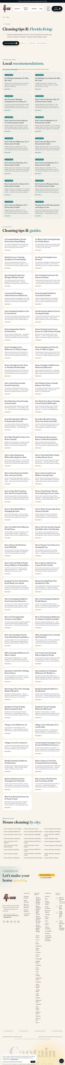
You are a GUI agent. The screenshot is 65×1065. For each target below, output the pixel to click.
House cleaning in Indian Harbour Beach (11, 846)
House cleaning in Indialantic (53, 841)
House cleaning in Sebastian (12, 838)
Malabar (38, 997)
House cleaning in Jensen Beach (31, 846)
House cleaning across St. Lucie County (38, 920)
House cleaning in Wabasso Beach (52, 854)
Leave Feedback (47, 907)
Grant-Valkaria (38, 974)
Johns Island (37, 994)
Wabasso (38, 1016)
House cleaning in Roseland (52, 849)
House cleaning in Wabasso (12, 857)
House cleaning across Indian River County (38, 910)
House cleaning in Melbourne (12, 831)
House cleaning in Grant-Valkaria (11, 842)
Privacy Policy (47, 923)
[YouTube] (11, 921)
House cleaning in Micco (51, 857)
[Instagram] (7, 921)
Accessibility (48, 931)
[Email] (18, 921)
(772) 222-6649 (48, 8)
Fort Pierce (37, 942)
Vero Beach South (37, 1008)
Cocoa (37, 939)
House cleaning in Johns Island (53, 845)
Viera (37, 971)
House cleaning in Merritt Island (33, 831)
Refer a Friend (47, 917)
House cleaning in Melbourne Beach (32, 850)
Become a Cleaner (47, 911)
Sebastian (38, 965)
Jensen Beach (38, 990)
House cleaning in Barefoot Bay (33, 857)
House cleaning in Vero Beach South (32, 854)
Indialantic (38, 982)
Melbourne (39, 946)
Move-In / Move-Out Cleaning (26, 906)
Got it (33, 1061)
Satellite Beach (38, 962)
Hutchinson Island (39, 978)
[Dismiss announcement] (63, 1)
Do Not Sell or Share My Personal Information (48, 938)
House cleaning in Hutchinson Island (32, 842)
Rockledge (39, 958)
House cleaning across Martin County (38, 928)
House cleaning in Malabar (11, 849)
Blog (46, 898)
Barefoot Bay (38, 1019)
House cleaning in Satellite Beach (52, 835)
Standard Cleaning (26, 897)
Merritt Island (37, 949)
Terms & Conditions (48, 927)
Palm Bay (38, 952)
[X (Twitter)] (14, 921)
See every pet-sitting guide (10, 69)
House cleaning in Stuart (11, 853)
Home (4, 17)
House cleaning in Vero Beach (32, 838)
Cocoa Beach (37, 936)
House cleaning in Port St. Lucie (13, 834)
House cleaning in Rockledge (32, 834)
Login (40, 8)
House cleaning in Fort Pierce (53, 828)
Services (17, 8)
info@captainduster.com (60, 915)
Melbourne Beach (39, 1001)
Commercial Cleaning (27, 914)
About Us (47, 896)
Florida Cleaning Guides (47, 902)
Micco (37, 1022)
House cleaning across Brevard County (38, 901)
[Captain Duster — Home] (7, 9)
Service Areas (26, 8)
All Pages (47, 933)
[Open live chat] (61, 1061)
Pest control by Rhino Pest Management (11, 916)
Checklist (34, 8)
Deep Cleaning (26, 901)
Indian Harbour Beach (38, 986)
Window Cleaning (26, 910)
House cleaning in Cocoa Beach (13, 828)
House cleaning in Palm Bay (52, 831)
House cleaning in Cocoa (31, 828)
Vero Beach (37, 968)
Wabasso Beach (38, 1012)
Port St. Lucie (38, 955)
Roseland (38, 1004)
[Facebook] (4, 921)
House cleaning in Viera (51, 838)
